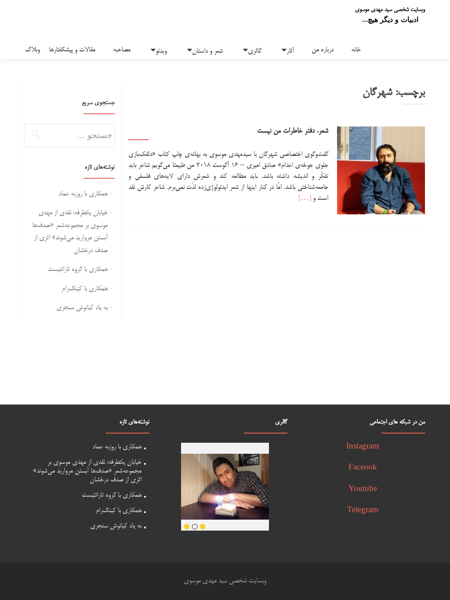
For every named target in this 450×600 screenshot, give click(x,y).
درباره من (323, 50)
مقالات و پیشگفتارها (72, 50)
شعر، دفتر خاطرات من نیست (292, 131)
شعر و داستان (207, 51)
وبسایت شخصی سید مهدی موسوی (390, 9)
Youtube (362, 489)
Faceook (362, 468)
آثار (290, 51)
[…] (304, 198)
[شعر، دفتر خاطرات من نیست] (381, 171)
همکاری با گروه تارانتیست (78, 269)
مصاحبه (122, 50)
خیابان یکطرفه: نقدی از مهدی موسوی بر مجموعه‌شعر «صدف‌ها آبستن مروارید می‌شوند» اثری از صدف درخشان (87, 471)
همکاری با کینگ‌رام (85, 289)
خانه (356, 50)
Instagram (362, 447)
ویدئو (161, 51)
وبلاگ (32, 50)
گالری (254, 51)
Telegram (362, 510)
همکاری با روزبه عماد (83, 194)
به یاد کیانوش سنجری (82, 308)
